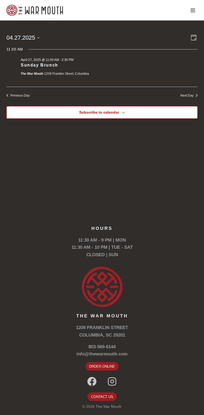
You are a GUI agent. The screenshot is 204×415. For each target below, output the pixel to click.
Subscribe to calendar (99, 112)
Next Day (187, 95)
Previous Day (20, 95)
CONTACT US (102, 397)
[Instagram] (112, 381)
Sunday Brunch (39, 65)
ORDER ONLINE (102, 366)
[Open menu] (193, 10)
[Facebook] (92, 381)
